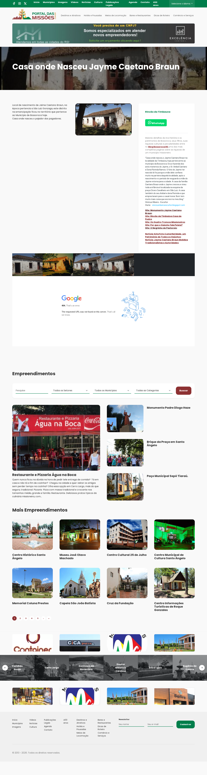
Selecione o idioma (181, 3)
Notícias (86, 2)
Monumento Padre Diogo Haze (168, 408)
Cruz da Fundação (120, 603)
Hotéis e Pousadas (93, 15)
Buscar (183, 390)
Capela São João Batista (78, 603)
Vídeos (74, 2)
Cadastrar (185, 724)
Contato (145, 2)
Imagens (62, 2)
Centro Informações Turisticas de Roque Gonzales (168, 606)
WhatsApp (158, 123)
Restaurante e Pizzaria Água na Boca (44, 474)
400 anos (155, 4)
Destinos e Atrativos (71, 15)
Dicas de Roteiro (162, 15)
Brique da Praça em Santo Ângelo (165, 443)
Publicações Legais (112, 4)
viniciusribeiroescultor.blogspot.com (168, 205)
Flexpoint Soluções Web (193, 753)
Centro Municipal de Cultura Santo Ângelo (169, 556)
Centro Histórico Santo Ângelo (28, 556)
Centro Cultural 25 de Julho (127, 555)
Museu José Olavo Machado (73, 556)
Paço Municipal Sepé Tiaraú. (167, 476)
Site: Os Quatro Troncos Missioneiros (165, 222)
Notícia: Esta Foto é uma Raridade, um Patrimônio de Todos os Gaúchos (165, 235)
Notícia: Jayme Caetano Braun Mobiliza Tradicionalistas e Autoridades (166, 241)
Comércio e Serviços (183, 15)
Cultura (98, 2)
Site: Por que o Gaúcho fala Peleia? (163, 225)
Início (37, 2)
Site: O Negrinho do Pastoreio (161, 228)
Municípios (49, 2)
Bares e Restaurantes (140, 15)
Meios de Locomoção (115, 15)
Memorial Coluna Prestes (30, 603)
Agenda (133, 2)
